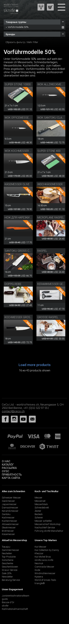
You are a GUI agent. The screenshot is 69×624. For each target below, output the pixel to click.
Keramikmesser (10, 511)
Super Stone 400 (48, 151)
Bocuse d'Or (8, 602)
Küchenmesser (9, 520)
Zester (38, 511)
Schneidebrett (42, 507)
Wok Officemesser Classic (23, 117)
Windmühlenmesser (45, 573)
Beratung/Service (11, 580)
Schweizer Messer (11, 497)
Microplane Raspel (50, 217)
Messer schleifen (43, 520)
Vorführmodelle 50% (18, 27)
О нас (6, 461)
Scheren (39, 517)
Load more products (35, 365)
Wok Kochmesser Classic (23, 151)
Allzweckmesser (10, 524)
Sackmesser (8, 501)
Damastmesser (10, 507)
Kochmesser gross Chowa (23, 317)
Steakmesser (9, 527)
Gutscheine (7, 560)
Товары (6, 546)
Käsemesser (8, 534)
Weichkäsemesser (50, 184)
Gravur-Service (9, 570)
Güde (37, 570)
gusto (5, 599)
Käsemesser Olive (17, 184)
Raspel (42, 250)
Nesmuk (39, 563)
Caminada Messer (44, 566)
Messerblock (41, 504)
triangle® (40, 583)
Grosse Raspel (47, 317)
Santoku (6, 514)
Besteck (39, 514)
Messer (38, 497)
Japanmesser (9, 504)
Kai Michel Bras (43, 556)
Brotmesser (8, 530)
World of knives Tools (45, 580)
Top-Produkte (9, 556)
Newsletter (7, 576)
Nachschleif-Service (45, 527)
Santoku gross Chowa (21, 250)
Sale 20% (7, 573)
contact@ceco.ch (13, 411)
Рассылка (9, 468)
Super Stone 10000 (18, 84)
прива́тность (12, 474)
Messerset (40, 501)
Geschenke (7, 563)
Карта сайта (11, 478)
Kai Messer (40, 546)
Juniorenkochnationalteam (15, 595)
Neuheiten (7, 553)
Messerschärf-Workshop (48, 524)
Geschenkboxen (10, 566)
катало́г (8, 464)
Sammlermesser (10, 550)
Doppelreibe (13, 284)
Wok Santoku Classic (52, 117)
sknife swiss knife (44, 560)
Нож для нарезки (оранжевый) (26, 217)
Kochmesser (8, 517)
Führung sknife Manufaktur (49, 530)
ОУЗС (5, 471)
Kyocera (39, 576)
